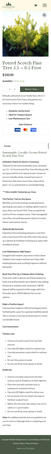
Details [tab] (7, 146)
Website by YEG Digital (25, 448)
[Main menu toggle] (45, 5)
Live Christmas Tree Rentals (39, 439)
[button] (44, 15)
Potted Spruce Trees (27, 192)
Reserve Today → (32, 89)
